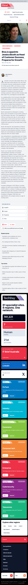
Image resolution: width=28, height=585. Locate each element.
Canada (10, 526)
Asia (5, 526)
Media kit (12, 395)
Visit (4, 395)
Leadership (17, 45)
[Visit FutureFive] (10, 442)
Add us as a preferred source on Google (13, 228)
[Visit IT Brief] (10, 462)
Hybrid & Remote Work (19, 14)
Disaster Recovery (8, 14)
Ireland (20, 526)
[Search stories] (25, 539)
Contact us (5, 549)
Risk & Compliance (7, 45)
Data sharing (6, 48)
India (15, 526)
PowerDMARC (21, 583)
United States (7, 532)
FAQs (4, 559)
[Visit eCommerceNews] (10, 422)
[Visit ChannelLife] (10, 402)
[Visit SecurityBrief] (10, 482)
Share (5, 224)
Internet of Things (14, 17)
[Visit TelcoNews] (10, 502)
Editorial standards (7, 556)
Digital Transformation (17, 12)
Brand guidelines (7, 546)
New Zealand (7, 529)
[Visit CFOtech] (10, 382)
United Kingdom (16, 529)
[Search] (20, 20)
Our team (5, 565)
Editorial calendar (7, 552)
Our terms (5, 569)
